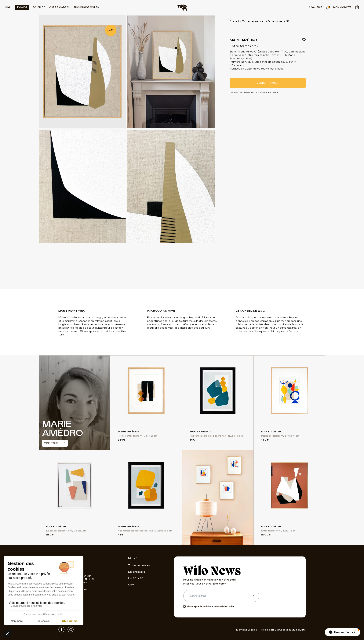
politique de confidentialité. (218, 606)
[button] (342, 632)
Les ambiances (136, 572)
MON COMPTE (342, 7)
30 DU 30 (39, 7)
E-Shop (22, 7)
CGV (131, 585)
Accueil (234, 21)
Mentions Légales (246, 630)
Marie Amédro (243, 40)
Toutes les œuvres (139, 565)
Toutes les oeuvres (253, 21)
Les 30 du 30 (135, 578)
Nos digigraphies (86, 7)
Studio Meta (299, 630)
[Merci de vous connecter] (304, 39)
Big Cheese (281, 630)
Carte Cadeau (59, 7)
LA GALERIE (314, 7)
